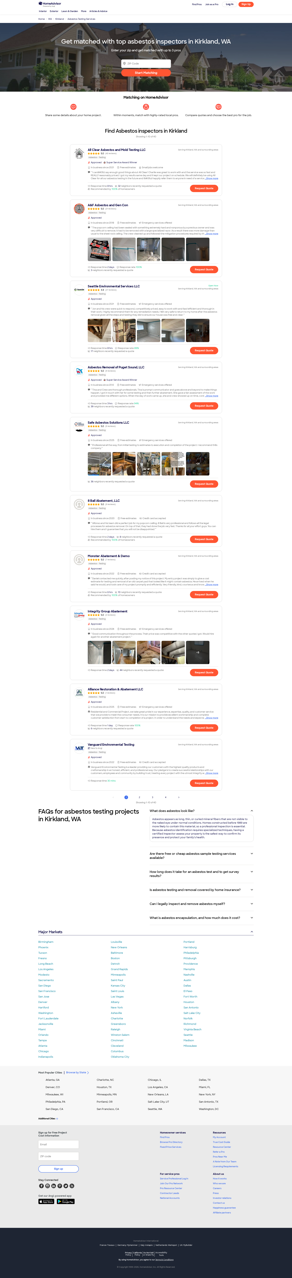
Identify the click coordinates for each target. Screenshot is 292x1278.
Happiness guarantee (224, 1207)
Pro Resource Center (171, 1188)
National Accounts (170, 1198)
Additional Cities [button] (46, 1118)
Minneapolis (118, 974)
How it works (220, 1178)
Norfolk (188, 1018)
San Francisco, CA (108, 1109)
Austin (187, 980)
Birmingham (45, 942)
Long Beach (45, 963)
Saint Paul (117, 980)
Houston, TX (104, 1087)
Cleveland (117, 1045)
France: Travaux (107, 1245)
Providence (191, 963)
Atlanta (42, 1045)
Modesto (43, 974)
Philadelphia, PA (55, 1101)
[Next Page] (179, 797)
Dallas (187, 985)
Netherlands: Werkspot (166, 1245)
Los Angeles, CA (158, 1087)
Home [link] (41, 19)
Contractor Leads (169, 1193)
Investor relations (222, 1198)
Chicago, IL (155, 1080)
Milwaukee (190, 1045)
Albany (115, 1002)
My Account (219, 1137)
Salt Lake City (192, 1013)
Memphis (189, 969)
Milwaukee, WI (54, 1094)
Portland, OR (105, 1101)
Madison (189, 1040)
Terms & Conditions (164, 1260)
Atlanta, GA (53, 1080)
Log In (229, 4)
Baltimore (117, 952)
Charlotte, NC (105, 1080)
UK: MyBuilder (186, 1245)
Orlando (43, 1035)
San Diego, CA (54, 1109)
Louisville (116, 942)
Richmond (190, 1024)
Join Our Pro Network (171, 1183)
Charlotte (117, 1018)
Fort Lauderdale (48, 1018)
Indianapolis (45, 1056)
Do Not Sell (148, 1254)
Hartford (43, 1007)
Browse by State (76, 1072)
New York (117, 1007)
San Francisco (47, 991)
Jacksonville (45, 1024)
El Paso (188, 991)
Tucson (42, 952)
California (137, 1254)
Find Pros (165, 1137)
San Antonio (191, 1007)
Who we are (219, 1183)
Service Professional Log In (174, 1178)
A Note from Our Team (224, 1161)
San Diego (44, 985)
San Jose (43, 996)
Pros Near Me (220, 1156)
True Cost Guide (221, 1142)
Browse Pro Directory (171, 1142)
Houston (189, 1002)
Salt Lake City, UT (158, 1101)
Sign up (58, 1168)
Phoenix (43, 947)
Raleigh (115, 1029)
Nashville (189, 974)
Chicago (43, 1051)
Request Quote (204, 188)
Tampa (42, 1040)
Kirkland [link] (59, 19)
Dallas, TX (205, 1080)
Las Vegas (117, 996)
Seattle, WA (155, 1109)
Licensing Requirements (225, 1166)
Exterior (54, 11)
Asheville (116, 1013)
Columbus (117, 1051)
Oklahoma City (120, 1056)
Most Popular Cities (50, 1072)
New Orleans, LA (158, 1094)
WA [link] (50, 19)
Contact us (219, 1203)
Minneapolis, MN (107, 1094)
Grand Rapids (119, 969)
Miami (42, 1029)
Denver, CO (53, 1087)
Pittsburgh (190, 958)
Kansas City (118, 985)
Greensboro (118, 1024)
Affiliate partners (222, 1212)
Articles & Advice (98, 11)
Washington (45, 1013)
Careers (217, 1188)
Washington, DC (209, 1109)
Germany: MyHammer (127, 1245)
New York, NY (207, 1094)
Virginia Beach (192, 1029)
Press (216, 1193)
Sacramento (46, 980)
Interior (43, 11)
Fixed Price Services (170, 1147)
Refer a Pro (219, 1152)
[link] (146, 153)
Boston (115, 958)
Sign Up (246, 4)
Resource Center (222, 1147)
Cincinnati (117, 1040)
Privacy (128, 1254)
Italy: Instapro (147, 1245)
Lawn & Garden (69, 11)
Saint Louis (117, 991)
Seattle (188, 1035)
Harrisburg (190, 947)
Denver (42, 1002)
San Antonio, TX (208, 1101)
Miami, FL (204, 1087)
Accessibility (161, 1254)
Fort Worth (190, 996)
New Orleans (119, 947)
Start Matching (146, 73)
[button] (99, 249)
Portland (189, 942)
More (83, 11)
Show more (212, 178)
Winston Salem (120, 1035)
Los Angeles (45, 969)
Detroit (115, 963)
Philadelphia (191, 952)
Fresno (42, 958)
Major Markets (50, 932)
